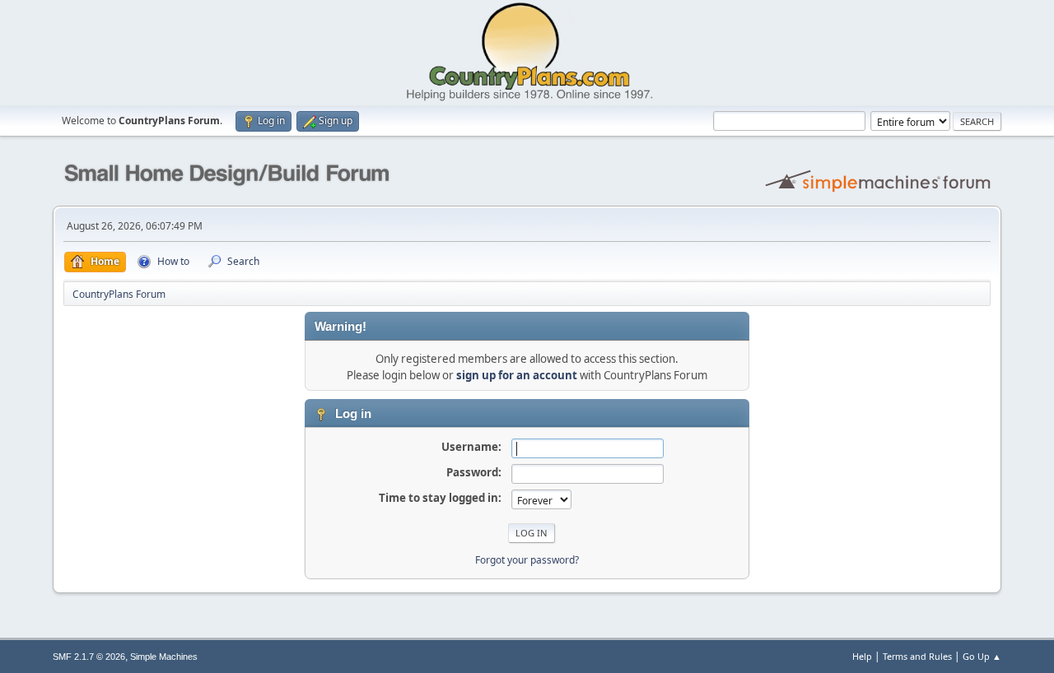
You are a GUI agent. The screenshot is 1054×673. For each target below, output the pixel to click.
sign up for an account (516, 375)
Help (862, 656)
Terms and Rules (917, 656)
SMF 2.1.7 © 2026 (89, 656)
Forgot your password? (527, 560)
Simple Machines (164, 656)
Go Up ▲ (982, 656)
